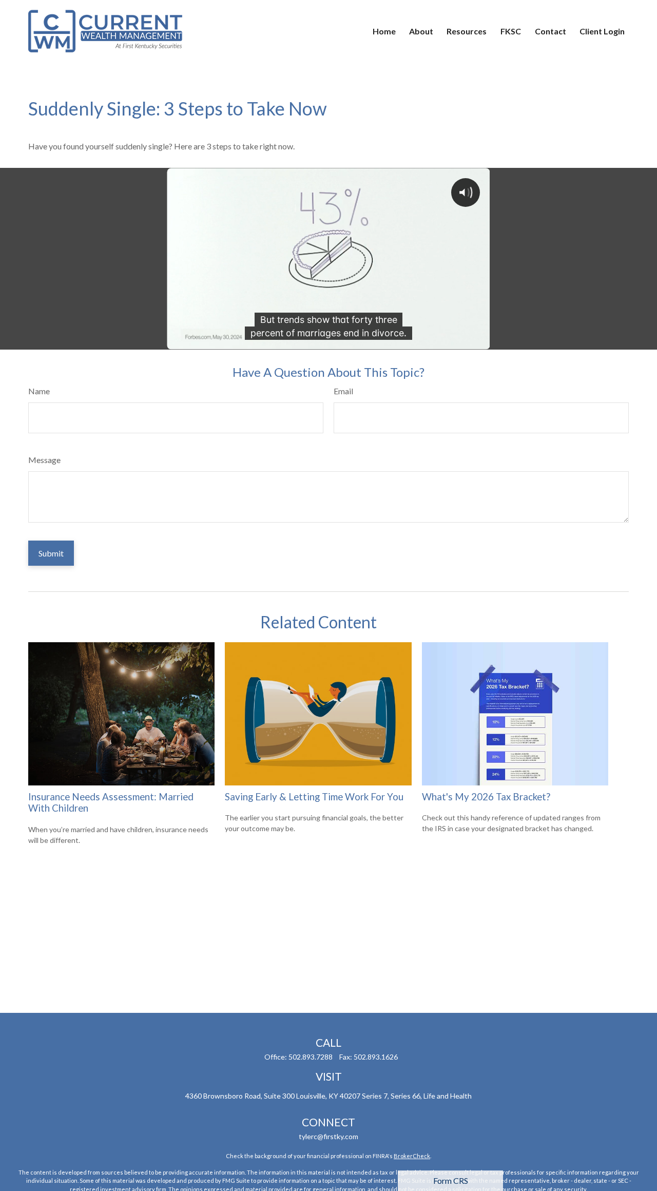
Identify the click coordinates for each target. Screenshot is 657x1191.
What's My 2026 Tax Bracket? (486, 796)
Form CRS (450, 1180)
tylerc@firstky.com (328, 1136)
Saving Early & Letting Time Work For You (314, 796)
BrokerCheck (412, 1155)
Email (343, 391)
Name (39, 391)
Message (44, 460)
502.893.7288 (310, 1056)
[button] (384, 31)
